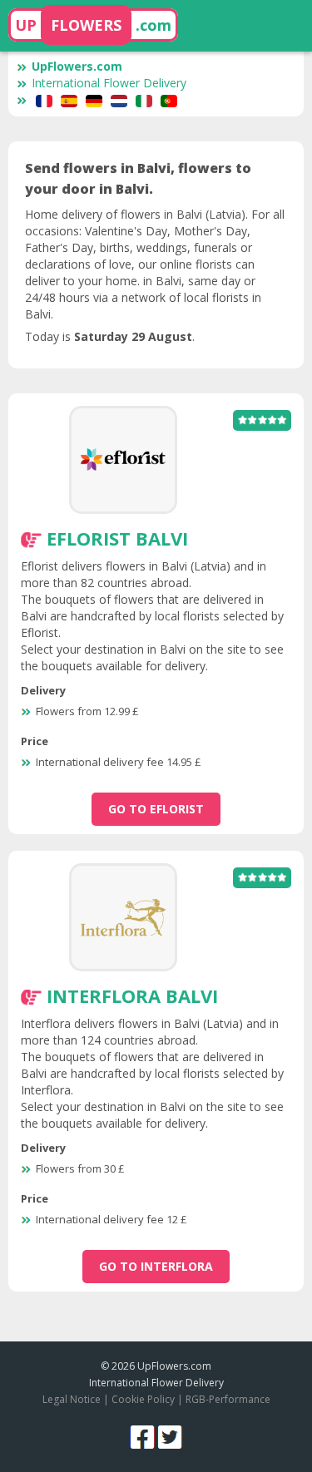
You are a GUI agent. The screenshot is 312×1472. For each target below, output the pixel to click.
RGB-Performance (228, 1399)
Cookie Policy (143, 1399)
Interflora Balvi (132, 995)
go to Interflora (156, 1266)
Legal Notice (71, 1399)
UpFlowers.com (77, 66)
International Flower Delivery (109, 83)
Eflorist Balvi (117, 538)
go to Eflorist (156, 809)
